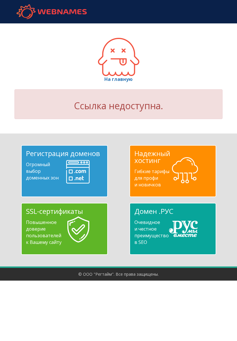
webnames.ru (51, 11)
